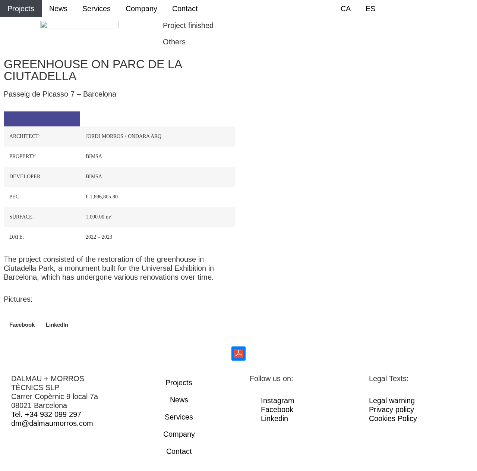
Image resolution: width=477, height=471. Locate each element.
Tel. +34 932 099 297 (46, 414)
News (58, 8)
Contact (185, 8)
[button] (22, 324)
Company (141, 8)
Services (96, 8)
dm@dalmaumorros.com (52, 423)
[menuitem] (345, 8)
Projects (20, 8)
